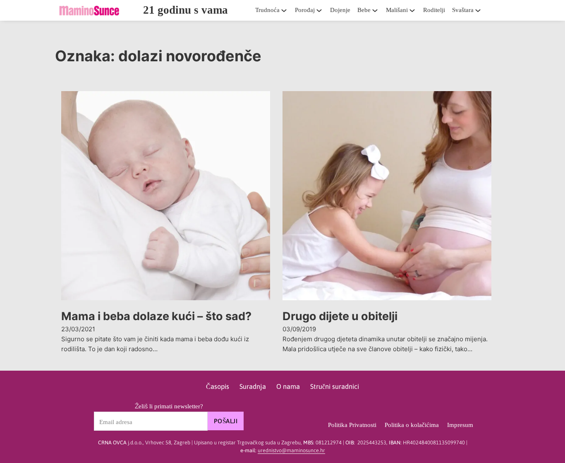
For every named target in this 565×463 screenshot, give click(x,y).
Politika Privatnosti (352, 425)
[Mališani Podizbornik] (414, 10)
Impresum (460, 425)
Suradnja (252, 386)
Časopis (217, 386)
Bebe (364, 10)
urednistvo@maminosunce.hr (291, 450)
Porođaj (305, 10)
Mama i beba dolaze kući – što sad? (156, 316)
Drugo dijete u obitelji (339, 316)
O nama (288, 386)
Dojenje (340, 10)
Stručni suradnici (334, 386)
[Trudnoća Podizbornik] (286, 10)
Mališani (397, 10)
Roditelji (434, 10)
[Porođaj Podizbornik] (321, 10)
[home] (89, 10)
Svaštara (463, 10)
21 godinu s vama (185, 10)
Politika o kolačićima (412, 425)
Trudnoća (267, 10)
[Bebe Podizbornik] (377, 10)
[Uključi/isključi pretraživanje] (497, 10)
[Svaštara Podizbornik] (480, 10)
